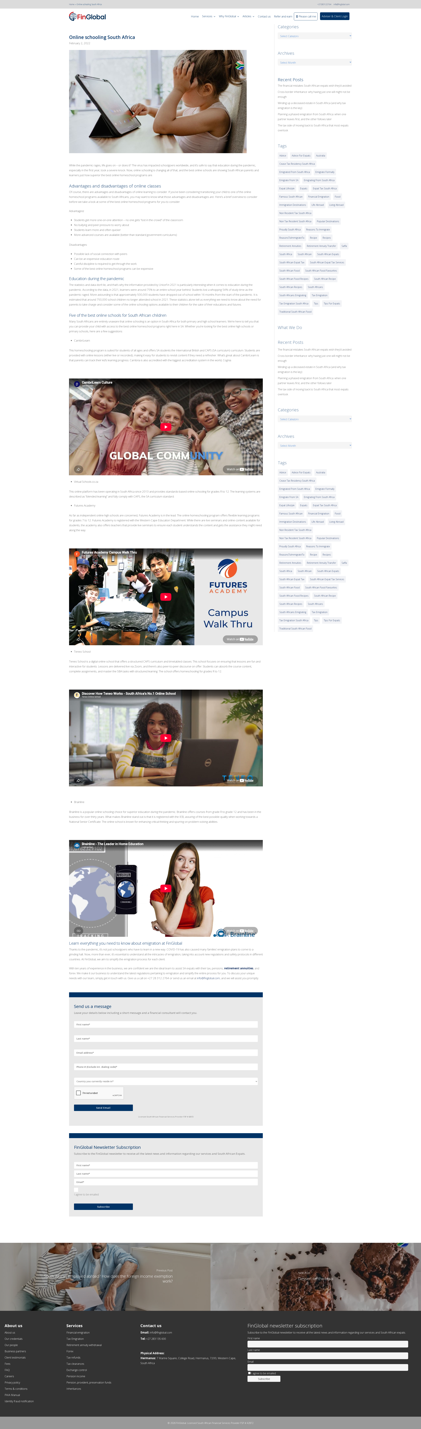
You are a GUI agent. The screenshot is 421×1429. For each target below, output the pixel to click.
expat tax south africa (325, 188)
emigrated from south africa (294, 172)
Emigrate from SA (288, 180)
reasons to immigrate (318, 229)
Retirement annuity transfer (321, 246)
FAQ (7, 1370)
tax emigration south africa (293, 303)
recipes (327, 237)
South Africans (315, 287)
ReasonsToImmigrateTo (291, 237)
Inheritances (73, 1389)
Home (71, 4)
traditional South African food (295, 311)
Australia (320, 155)
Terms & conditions (16, 1389)
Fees (7, 1364)
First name (254, 1338)
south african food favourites (321, 270)
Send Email (103, 1107)
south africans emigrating (292, 295)
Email (251, 1361)
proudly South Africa (290, 229)
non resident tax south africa (295, 213)
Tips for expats (332, 303)
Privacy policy (12, 1382)
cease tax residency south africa (297, 163)
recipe (313, 237)
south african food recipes (294, 278)
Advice (282, 155)
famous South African (291, 196)
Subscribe (103, 1206)
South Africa (285, 254)
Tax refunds (73, 1357)
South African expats (328, 254)
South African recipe (325, 278)
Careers (9, 1376)
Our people (11, 1345)
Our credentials (14, 1339)
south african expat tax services (327, 262)
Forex (69, 1351)
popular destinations (328, 221)
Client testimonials (15, 1357)
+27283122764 (324, 4)
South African (305, 254)
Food (337, 196)
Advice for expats (301, 155)
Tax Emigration (75, 1339)
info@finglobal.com (342, 4)
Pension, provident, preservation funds (88, 1382)
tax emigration (319, 295)
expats (303, 188)
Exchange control (76, 1370)
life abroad (318, 204)
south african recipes (290, 287)
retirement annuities (238, 968)
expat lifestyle (287, 188)
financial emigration (318, 196)
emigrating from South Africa (319, 180)
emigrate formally (324, 172)
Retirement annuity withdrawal (84, 1345)
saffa (344, 246)
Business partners (15, 1351)
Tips (316, 303)
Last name (254, 1350)
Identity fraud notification (19, 1401)
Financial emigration (78, 1332)
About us (10, 1332)
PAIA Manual (12, 1395)
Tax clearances (75, 1364)
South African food (289, 270)
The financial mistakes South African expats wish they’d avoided (314, 85)
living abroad (336, 204)
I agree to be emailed (86, 1194)
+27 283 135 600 (156, 1339)
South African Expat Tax (291, 262)
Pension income (75, 1376)
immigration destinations (292, 204)
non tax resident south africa (295, 221)
